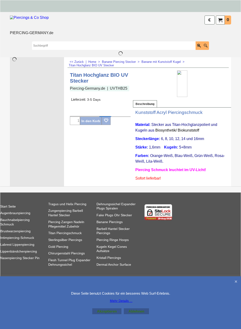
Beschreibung (145, 104)
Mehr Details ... (121, 301)
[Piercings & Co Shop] (31, 23)
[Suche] (205, 45)
